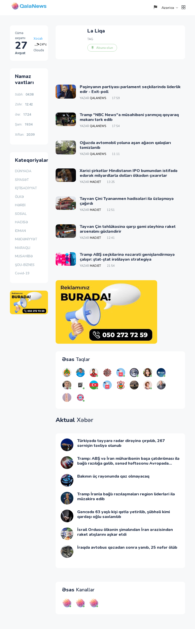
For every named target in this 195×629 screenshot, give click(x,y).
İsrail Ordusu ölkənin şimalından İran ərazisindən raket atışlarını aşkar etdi (125, 532)
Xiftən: (25, 134)
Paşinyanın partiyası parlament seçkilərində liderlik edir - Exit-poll (130, 89)
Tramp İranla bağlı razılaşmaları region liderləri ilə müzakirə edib (126, 496)
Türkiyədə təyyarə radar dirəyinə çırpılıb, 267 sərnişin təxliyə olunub (121, 443)
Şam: (23, 124)
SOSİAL (21, 214)
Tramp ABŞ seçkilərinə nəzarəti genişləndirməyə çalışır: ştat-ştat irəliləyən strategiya (127, 257)
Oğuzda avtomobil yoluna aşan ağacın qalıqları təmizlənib (125, 145)
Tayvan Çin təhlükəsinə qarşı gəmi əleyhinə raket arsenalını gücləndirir (128, 229)
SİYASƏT (22, 180)
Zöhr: (24, 104)
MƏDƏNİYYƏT (26, 239)
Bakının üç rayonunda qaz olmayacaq (113, 476)
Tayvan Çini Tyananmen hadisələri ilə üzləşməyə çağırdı (127, 201)
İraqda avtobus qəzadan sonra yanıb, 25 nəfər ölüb (127, 547)
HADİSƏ (21, 222)
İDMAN (20, 231)
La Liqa (96, 30)
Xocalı (38, 38)
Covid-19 (22, 273)
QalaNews (98, 98)
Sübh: (24, 94)
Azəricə (167, 7)
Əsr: (23, 114)
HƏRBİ (20, 205)
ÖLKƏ (19, 197)
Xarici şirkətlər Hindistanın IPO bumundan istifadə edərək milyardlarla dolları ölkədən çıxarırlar (128, 173)
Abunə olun (104, 48)
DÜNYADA (23, 171)
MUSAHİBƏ (24, 256)
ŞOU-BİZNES (25, 265)
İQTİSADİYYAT (26, 188)
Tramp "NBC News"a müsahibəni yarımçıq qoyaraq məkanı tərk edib (129, 117)
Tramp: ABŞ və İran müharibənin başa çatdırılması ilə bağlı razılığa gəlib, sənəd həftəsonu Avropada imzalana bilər (128, 463)
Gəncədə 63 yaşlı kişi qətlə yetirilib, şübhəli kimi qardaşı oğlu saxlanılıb (123, 514)
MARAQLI (22, 248)
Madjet (95, 182)
